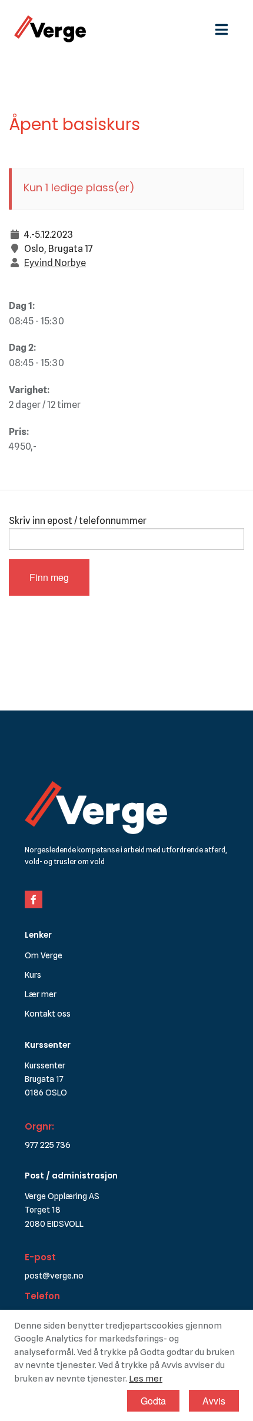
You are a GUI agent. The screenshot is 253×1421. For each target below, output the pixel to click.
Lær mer (40, 994)
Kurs (33, 975)
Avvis (213, 1400)
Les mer (145, 1378)
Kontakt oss (48, 1013)
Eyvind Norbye (55, 262)
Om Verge (43, 955)
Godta (153, 1400)
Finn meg (49, 577)
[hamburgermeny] (227, 28)
